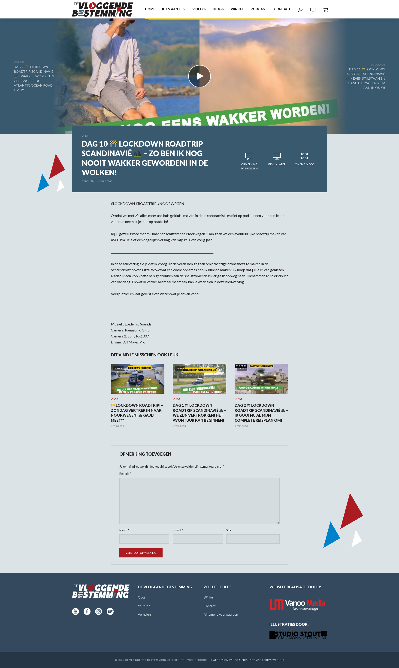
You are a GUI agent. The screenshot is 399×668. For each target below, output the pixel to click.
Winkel (237, 9)
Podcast (259, 9)
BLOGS (218, 9)
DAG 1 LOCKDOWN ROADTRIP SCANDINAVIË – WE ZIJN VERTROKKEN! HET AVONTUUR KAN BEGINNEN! (199, 412)
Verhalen (144, 614)
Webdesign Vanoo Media (230, 660)
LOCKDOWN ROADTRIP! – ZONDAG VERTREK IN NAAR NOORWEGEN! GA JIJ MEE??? (137, 412)
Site (228, 530)
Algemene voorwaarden (221, 614)
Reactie (125, 473)
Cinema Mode (304, 164)
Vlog (85, 136)
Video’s (199, 9)
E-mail (178, 530)
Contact (282, 9)
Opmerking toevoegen (249, 166)
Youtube (144, 606)
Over (141, 597)
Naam (124, 530)
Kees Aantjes (173, 9)
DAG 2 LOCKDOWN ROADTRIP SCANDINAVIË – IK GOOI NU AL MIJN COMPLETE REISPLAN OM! (261, 412)
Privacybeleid (274, 660)
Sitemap (255, 660)
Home (150, 9)
